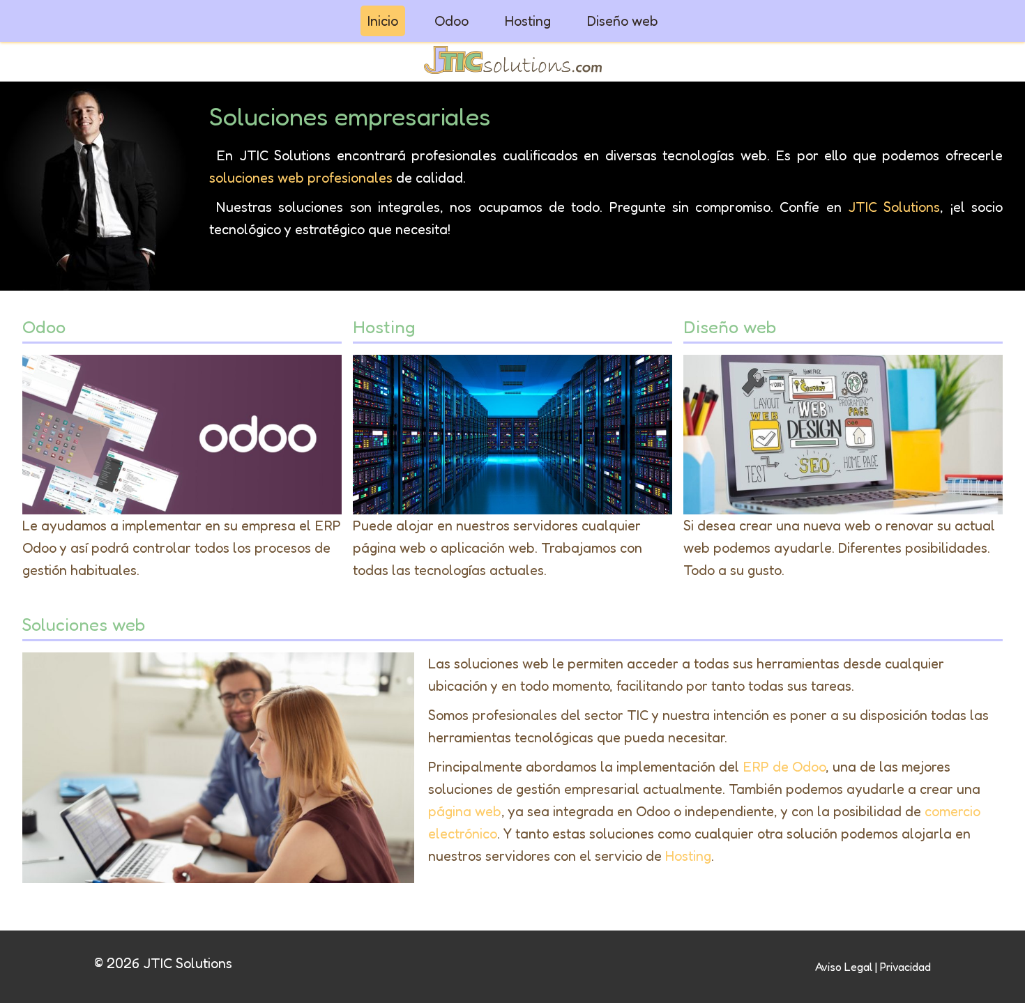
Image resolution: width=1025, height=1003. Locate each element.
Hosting (528, 21)
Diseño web (622, 21)
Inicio (382, 21)
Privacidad (905, 967)
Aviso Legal (843, 967)
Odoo (451, 21)
